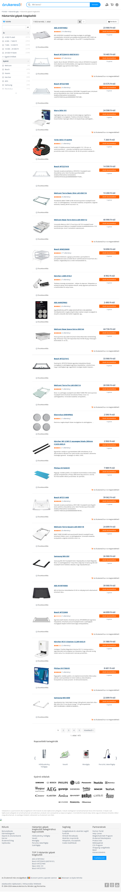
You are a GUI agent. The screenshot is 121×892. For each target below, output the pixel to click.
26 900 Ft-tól (109, 556)
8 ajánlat (109, 91)
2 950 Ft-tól (109, 441)
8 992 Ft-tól (109, 275)
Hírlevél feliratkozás (70, 836)
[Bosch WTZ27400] (43, 91)
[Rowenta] (75, 802)
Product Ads (97, 840)
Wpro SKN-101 (60, 110)
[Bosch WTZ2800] (43, 620)
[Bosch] (51, 782)
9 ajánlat (109, 283)
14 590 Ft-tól (109, 166)
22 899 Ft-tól (109, 697)
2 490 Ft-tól (109, 302)
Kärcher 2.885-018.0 (63, 276)
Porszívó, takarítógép (107, 764)
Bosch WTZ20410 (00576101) (66, 54)
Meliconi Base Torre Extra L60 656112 (70, 219)
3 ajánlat (109, 200)
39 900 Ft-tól (109, 585)
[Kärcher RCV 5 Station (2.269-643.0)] (43, 649)
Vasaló (65, 764)
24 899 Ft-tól (109, 526)
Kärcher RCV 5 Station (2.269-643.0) (69, 641)
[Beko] (86, 789)
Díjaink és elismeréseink (11, 836)
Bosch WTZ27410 (61, 166)
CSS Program (98, 845)
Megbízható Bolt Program (103, 836)
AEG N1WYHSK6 (61, 585)
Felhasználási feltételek (32, 884)
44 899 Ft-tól (109, 612)
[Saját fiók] (117, 4)
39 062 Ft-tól (109, 497)
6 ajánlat (109, 173)
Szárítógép (36, 845)
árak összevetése (109, 31)
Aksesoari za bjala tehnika (72, 878)
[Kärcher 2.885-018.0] (43, 283)
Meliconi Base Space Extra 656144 (69, 329)
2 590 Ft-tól (109, 414)
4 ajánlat (109, 421)
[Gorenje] (63, 789)
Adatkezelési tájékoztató (11, 884)
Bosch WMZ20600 (61, 249)
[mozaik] (84, 21)
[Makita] (98, 782)
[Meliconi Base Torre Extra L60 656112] (43, 227)
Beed (95, 850)
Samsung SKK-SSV (61, 556)
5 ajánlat (109, 117)
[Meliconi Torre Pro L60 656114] (43, 393)
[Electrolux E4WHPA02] (43, 422)
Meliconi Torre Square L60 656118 (69, 527)
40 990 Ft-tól (109, 219)
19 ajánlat (109, 61)
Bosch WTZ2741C (61, 358)
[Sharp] (75, 795)
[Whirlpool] (39, 789)
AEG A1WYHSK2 (60, 28)
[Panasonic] (86, 782)
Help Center (97, 833)
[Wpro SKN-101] (43, 118)
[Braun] (86, 795)
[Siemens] (75, 789)
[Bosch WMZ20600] (43, 257)
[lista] (80, 21)
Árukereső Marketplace (102, 838)
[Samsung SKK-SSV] (43, 564)
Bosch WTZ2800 (61, 612)
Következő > (88, 730)
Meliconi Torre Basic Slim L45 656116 (70, 193)
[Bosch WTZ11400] (43, 505)
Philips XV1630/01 (62, 468)
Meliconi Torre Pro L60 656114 (67, 385)
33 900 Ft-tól (109, 358)
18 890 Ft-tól (109, 249)
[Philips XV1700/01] (43, 676)
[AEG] (51, 789)
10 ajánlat (109, 35)
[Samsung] (39, 782)
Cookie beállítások (69, 843)
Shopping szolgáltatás (101, 847)
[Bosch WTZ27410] (43, 174)
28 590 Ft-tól (109, 385)
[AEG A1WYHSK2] (43, 35)
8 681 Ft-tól (109, 668)
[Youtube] (117, 884)
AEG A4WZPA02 (60, 302)
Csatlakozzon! (99, 858)
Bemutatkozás (7, 831)
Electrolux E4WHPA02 (63, 414)
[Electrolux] (110, 782)
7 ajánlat (109, 475)
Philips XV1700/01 (62, 668)
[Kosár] (112, 4)
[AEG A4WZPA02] (43, 310)
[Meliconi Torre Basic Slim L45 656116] (43, 200)
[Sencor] (98, 789)
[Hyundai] (63, 802)
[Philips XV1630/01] (43, 475)
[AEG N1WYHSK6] (43, 593)
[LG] (75, 782)
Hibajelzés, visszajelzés (71, 840)
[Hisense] (86, 802)
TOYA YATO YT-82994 (63, 140)
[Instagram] (112, 884)
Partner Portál (98, 831)
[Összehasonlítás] (107, 4)
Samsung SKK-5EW (62, 698)
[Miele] (98, 795)
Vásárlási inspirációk (70, 838)
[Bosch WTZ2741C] (43, 366)
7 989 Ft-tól (109, 468)
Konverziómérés (99, 852)
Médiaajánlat (98, 843)
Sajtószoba (6, 843)
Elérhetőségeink (8, 833)
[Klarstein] (51, 795)
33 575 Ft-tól (109, 83)
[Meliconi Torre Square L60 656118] (43, 534)
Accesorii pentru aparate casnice (44, 878)
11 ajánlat (109, 504)
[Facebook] (107, 884)
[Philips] (63, 782)
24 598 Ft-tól (109, 110)
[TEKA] (110, 795)
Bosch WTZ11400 (61, 497)
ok (28, 27)
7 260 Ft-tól (109, 139)
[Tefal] (110, 789)
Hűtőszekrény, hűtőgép (44, 765)
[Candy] (39, 795)
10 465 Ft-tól (109, 54)
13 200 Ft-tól (109, 193)
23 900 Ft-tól (109, 27)
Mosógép (86, 764)
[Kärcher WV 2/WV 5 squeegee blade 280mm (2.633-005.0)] (43, 449)
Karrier (4, 838)
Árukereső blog (8, 840)
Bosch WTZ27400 (61, 84)
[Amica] (63, 795)
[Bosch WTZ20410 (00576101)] (43, 62)
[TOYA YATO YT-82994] (43, 147)
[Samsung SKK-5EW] (43, 705)
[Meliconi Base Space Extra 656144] (43, 336)
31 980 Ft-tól (109, 641)
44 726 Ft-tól (109, 329)
